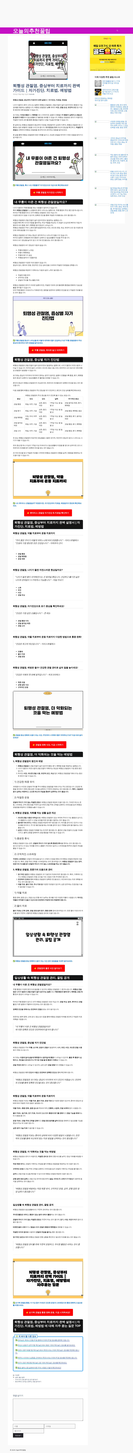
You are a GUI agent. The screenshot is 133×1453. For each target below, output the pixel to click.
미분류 (17, 1375)
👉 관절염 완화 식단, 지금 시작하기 (48, 744)
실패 (16, 1377)
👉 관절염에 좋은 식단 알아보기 (48, 968)
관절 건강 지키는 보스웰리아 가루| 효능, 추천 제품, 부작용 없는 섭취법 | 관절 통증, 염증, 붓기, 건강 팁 (119, 209)
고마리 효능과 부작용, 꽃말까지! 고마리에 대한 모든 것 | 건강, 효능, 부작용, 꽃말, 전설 (119, 141)
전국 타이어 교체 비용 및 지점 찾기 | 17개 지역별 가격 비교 (110, 92)
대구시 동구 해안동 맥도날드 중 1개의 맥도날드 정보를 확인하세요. (42, 1362)
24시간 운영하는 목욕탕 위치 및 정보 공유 (103, 99)
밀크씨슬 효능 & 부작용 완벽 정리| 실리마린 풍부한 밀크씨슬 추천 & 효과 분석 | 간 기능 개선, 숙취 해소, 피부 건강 (119, 192)
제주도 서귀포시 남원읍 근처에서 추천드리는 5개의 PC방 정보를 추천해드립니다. (47, 1357)
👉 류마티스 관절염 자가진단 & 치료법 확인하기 (48, 512)
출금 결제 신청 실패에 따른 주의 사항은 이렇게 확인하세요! (39, 1367)
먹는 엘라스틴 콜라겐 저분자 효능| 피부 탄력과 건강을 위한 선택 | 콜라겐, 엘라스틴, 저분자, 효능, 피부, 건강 (119, 159)
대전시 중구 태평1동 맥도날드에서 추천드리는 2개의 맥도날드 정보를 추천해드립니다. (47, 1351)
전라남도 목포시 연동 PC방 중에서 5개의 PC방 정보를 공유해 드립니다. (44, 1340)
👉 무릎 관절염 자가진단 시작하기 (48, 192)
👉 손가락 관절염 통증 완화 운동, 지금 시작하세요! (48, 1312)
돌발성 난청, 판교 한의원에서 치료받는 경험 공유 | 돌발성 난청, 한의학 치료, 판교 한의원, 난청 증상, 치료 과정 (119, 109)
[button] (117, 30)
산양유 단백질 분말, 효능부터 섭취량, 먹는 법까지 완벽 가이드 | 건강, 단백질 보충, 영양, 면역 (119, 124)
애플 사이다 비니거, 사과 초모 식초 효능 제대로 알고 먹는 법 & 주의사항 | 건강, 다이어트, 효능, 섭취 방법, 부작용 (118, 175)
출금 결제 (22, 1377)
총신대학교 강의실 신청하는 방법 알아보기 (28, 1381)
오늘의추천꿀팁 (31, 30)
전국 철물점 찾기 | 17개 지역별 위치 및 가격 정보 (111, 83)
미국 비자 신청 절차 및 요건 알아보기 (26, 1379)
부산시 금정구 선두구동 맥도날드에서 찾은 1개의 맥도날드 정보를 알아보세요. (46, 1345)
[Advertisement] (58, 13)
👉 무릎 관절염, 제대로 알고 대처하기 (48, 350)
